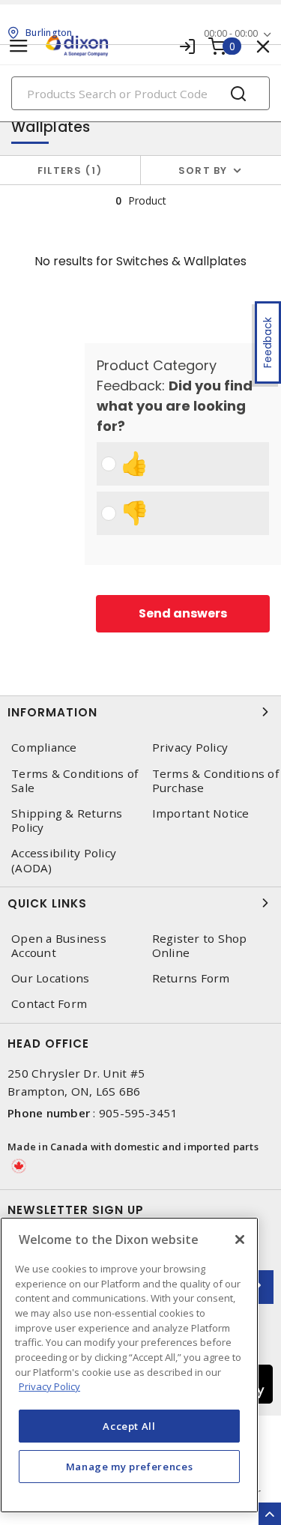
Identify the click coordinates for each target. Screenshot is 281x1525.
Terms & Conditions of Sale (74, 781)
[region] (129, 1365)
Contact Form (49, 1004)
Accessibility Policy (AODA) (63, 860)
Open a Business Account (58, 945)
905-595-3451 (138, 1112)
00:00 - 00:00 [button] (231, 33)
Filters (67, 170)
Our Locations (50, 978)
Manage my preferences (129, 1466)
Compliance (44, 747)
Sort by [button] (203, 170)
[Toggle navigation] (18, 46)
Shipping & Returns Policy (67, 820)
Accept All (129, 1426)
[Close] (239, 1239)
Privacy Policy (49, 1386)
